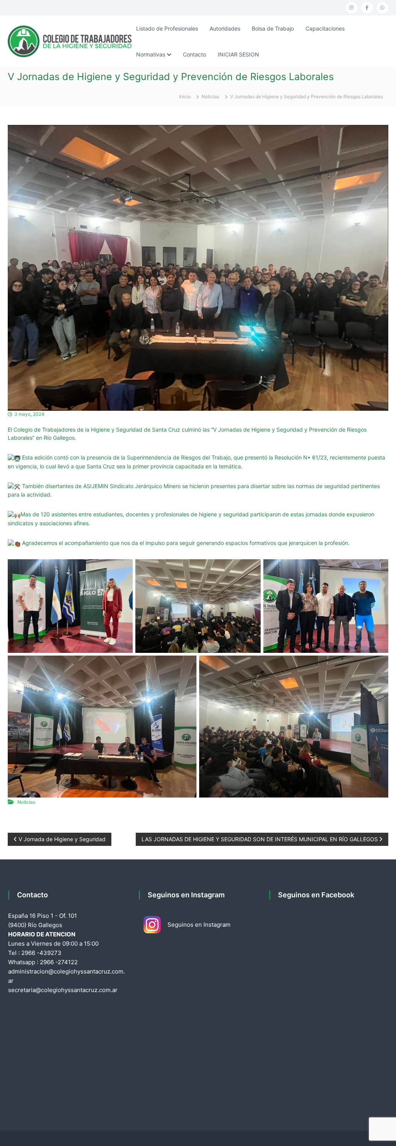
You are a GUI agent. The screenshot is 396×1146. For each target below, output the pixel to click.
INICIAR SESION (238, 54)
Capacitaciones (325, 28)
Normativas (150, 54)
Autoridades (225, 28)
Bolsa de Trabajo (273, 28)
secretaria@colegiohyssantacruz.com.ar (63, 990)
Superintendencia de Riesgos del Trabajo (178, 457)
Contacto (194, 54)
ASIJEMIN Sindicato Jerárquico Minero (132, 486)
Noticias (210, 96)
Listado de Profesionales (167, 28)
